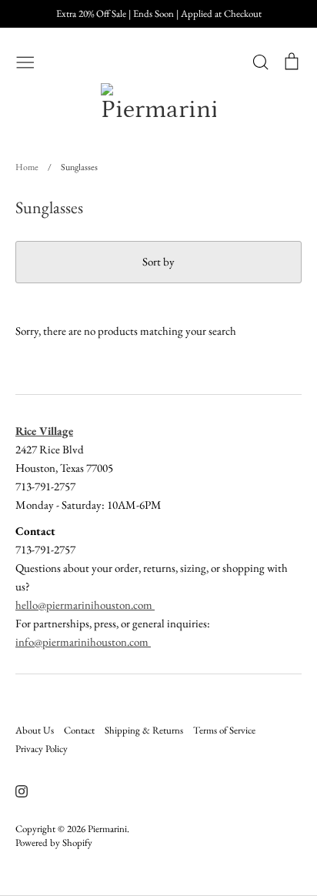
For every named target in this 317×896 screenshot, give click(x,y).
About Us (34, 730)
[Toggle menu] (25, 61)
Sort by (158, 261)
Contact (79, 730)
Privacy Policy (41, 748)
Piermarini (107, 828)
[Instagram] (16, 789)
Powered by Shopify (53, 842)
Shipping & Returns (144, 730)
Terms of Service (224, 730)
